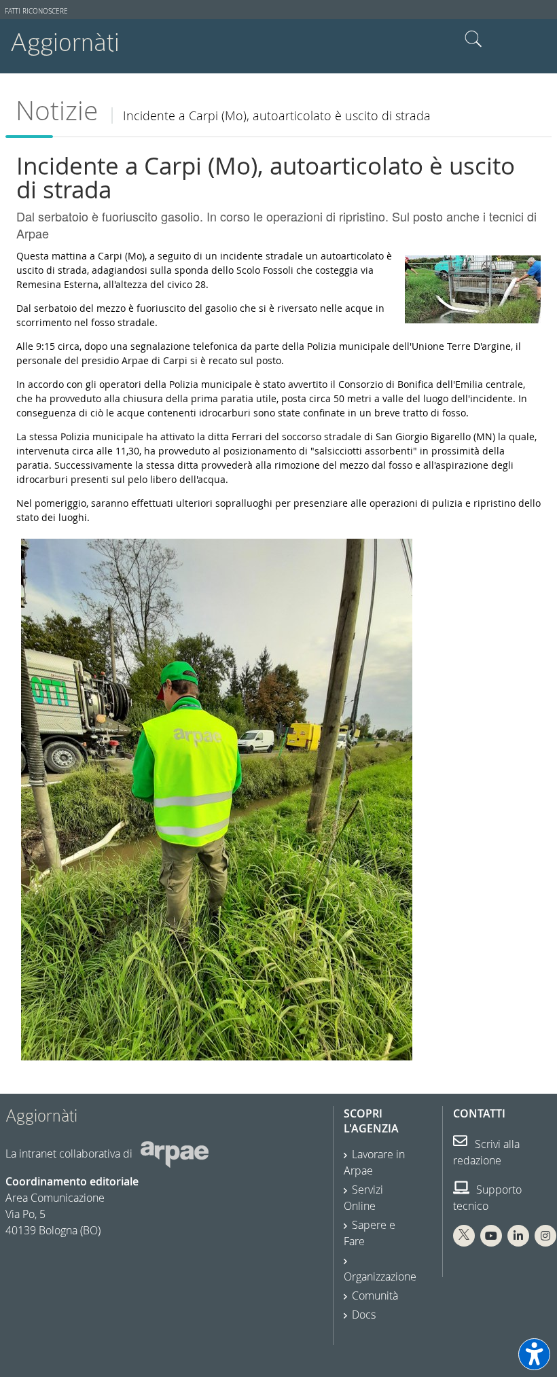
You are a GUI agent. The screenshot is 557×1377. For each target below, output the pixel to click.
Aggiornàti (65, 42)
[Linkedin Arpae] (518, 1235)
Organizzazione (380, 1276)
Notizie (57, 110)
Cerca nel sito (473, 39)
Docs (364, 1314)
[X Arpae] (464, 1235)
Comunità (375, 1295)
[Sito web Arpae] (174, 1153)
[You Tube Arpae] (491, 1235)
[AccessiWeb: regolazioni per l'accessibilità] (534, 1354)
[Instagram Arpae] (545, 1235)
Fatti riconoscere (36, 11)
